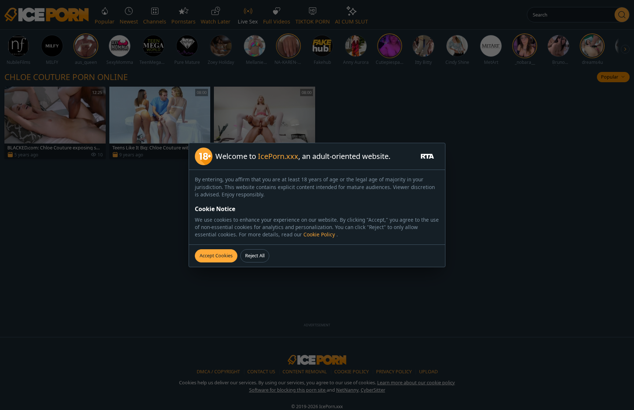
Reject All (255, 255)
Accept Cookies (216, 255)
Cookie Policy (319, 234)
